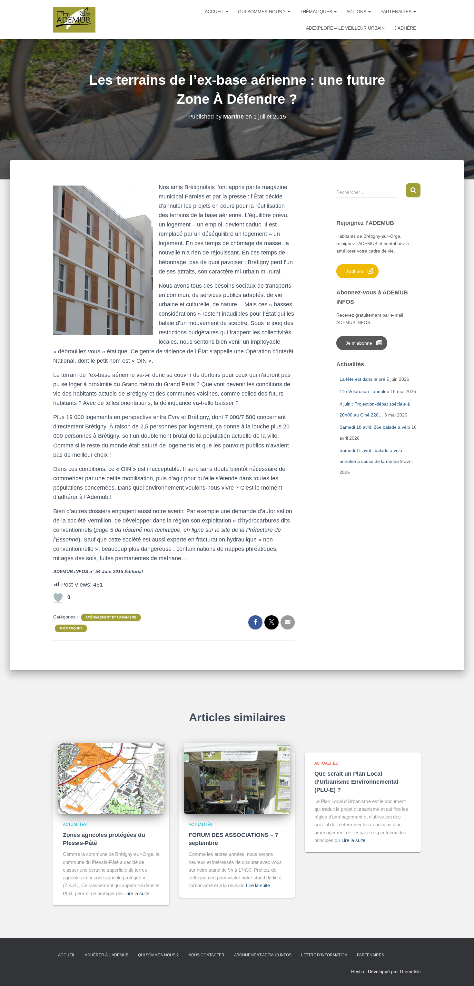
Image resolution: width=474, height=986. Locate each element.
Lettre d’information (324, 955)
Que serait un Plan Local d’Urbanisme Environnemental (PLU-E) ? (356, 782)
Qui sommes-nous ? (262, 11)
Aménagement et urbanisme (110, 617)
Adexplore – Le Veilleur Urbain (345, 28)
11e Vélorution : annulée (364, 391)
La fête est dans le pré (362, 379)
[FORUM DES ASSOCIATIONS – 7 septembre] (237, 777)
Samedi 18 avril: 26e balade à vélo (375, 427)
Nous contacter (206, 955)
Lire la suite (137, 893)
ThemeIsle (410, 971)
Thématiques (316, 11)
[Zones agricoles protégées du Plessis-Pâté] (111, 777)
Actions (357, 11)
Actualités (75, 824)
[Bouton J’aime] (58, 597)
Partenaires (396, 11)
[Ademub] (74, 20)
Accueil (215, 11)
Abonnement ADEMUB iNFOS (262, 955)
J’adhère (405, 28)
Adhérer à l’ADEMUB (106, 955)
